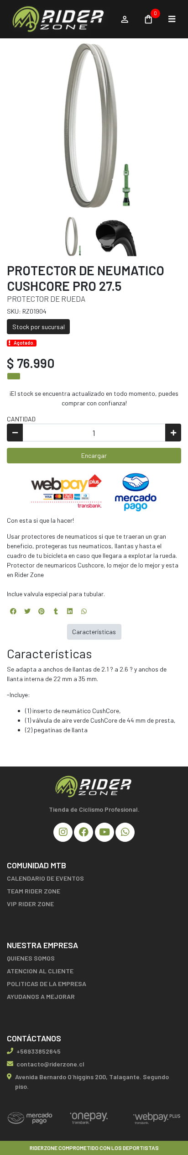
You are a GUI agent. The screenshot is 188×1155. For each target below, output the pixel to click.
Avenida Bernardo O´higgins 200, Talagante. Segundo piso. (92, 1081)
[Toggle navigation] (171, 19)
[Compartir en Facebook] (13, 611)
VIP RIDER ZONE (30, 904)
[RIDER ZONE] (59, 19)
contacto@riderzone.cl (50, 1064)
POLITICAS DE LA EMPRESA (46, 983)
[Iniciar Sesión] (124, 19)
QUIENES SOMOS (31, 958)
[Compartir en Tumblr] (55, 611)
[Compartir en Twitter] (27, 611)
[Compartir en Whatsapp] (84, 611)
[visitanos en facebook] (83, 832)
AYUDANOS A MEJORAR (41, 996)
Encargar (94, 455)
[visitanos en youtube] (104, 832)
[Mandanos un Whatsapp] (125, 832)
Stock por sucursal (38, 327)
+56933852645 (38, 1051)
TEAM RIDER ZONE (33, 891)
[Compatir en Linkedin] (69, 611)
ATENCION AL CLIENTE (40, 971)
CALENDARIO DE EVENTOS (45, 878)
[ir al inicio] (94, 786)
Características (94, 631)
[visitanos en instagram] (63, 832)
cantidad (21, 419)
